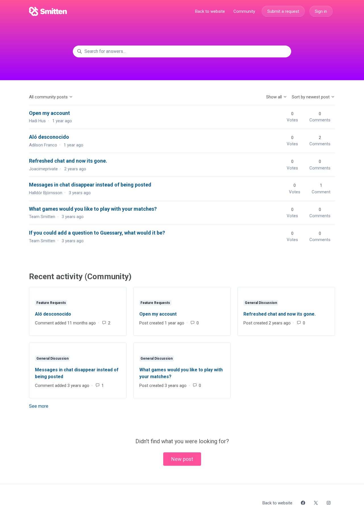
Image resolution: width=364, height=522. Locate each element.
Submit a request (283, 11)
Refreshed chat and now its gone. (68, 161)
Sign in (321, 11)
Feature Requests (51, 303)
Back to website (210, 11)
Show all (274, 97)
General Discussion (261, 303)
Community (244, 11)
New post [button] (182, 459)
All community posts (49, 97)
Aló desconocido (49, 137)
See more (64, 406)
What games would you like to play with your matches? (93, 209)
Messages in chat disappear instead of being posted (90, 185)
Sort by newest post (311, 97)
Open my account (49, 113)
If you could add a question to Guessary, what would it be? (97, 233)
